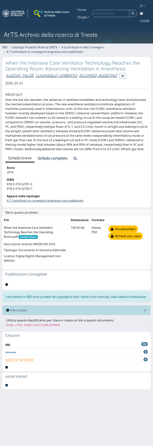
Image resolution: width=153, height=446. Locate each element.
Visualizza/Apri (124, 229)
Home (81, 10)
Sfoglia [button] (82, 17)
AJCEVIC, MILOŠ (19, 75)
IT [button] (141, 6)
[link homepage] (15, 13)
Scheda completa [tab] (52, 158)
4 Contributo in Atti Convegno (83, 47)
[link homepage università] (52, 13)
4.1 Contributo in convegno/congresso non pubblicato (44, 52)
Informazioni (18, 310)
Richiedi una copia (126, 236)
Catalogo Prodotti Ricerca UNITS (34, 47)
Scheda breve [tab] (20, 158)
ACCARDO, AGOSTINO (98, 75)
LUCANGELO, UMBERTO (56, 75)
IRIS (5, 47)
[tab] (76, 158)
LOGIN (144, 21)
